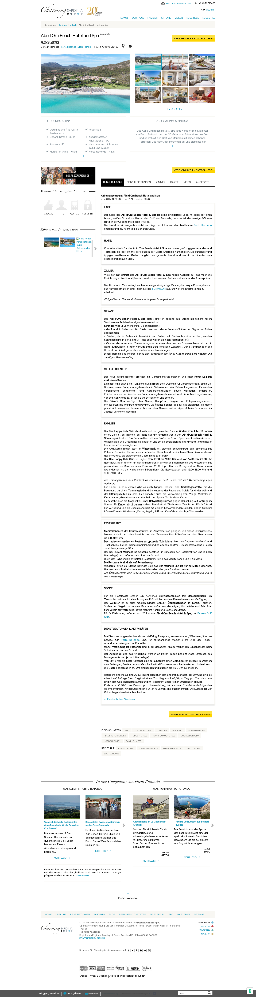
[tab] (112, 183)
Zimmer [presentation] (160, 182)
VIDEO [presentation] (187, 182)
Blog (112, 914)
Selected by (157, 914)
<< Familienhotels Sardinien (119, 699)
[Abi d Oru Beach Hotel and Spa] (148, 62)
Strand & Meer (196, 730)
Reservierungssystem (132, 914)
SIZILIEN (206, 926)
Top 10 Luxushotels (164, 736)
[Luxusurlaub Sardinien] (63, 11)
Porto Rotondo (203, 225)
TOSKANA (205, 930)
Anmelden (54, 993)
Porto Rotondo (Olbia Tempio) (76, 47)
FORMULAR (159, 289)
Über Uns (61, 914)
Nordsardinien (112, 741)
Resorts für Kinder (115, 736)
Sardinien (99, 914)
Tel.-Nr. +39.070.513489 (106, 47)
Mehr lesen (61, 858)
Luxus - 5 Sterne (143, 730)
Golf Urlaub (194, 748)
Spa (126, 730)
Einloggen (43, 993)
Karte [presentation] (174, 182)
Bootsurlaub (111, 754)
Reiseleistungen (80, 914)
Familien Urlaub (148, 748)
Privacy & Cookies (98, 976)
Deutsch (210, 10)
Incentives (183, 914)
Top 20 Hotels (139, 736)
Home (48, 914)
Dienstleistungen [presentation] (139, 182)
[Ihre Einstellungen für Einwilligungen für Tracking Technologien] (250, 991)
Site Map (199, 914)
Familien (162, 730)
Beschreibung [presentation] (112, 182)
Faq (171, 914)
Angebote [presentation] (202, 182)
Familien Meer (133, 741)
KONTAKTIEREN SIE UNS (178, 3)
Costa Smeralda (190, 736)
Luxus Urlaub (126, 748)
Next (93, 248)
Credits (83, 976)
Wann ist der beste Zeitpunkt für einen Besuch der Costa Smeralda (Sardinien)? (61, 825)
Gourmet (177, 730)
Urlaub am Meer (172, 748)
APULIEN (206, 934)
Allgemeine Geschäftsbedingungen (127, 976)
